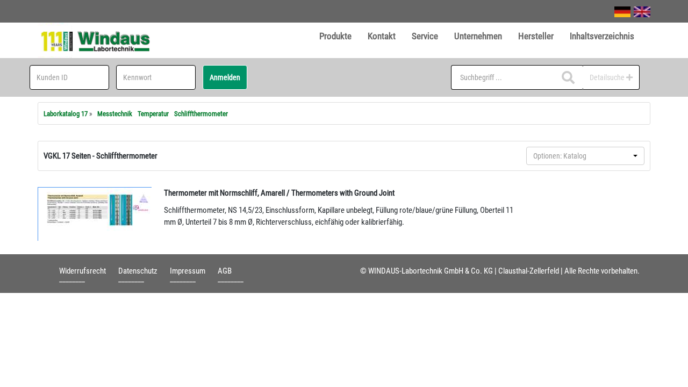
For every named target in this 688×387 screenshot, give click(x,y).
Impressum (187, 271)
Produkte (335, 36)
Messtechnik (114, 114)
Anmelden (225, 77)
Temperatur (153, 114)
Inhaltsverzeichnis (602, 36)
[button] (585, 156)
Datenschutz (137, 271)
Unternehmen (478, 36)
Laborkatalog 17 (66, 114)
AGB (225, 271)
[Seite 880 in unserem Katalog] (95, 214)
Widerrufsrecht (82, 271)
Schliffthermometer (201, 114)
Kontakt (382, 36)
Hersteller (536, 36)
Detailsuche (608, 77)
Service (425, 36)
